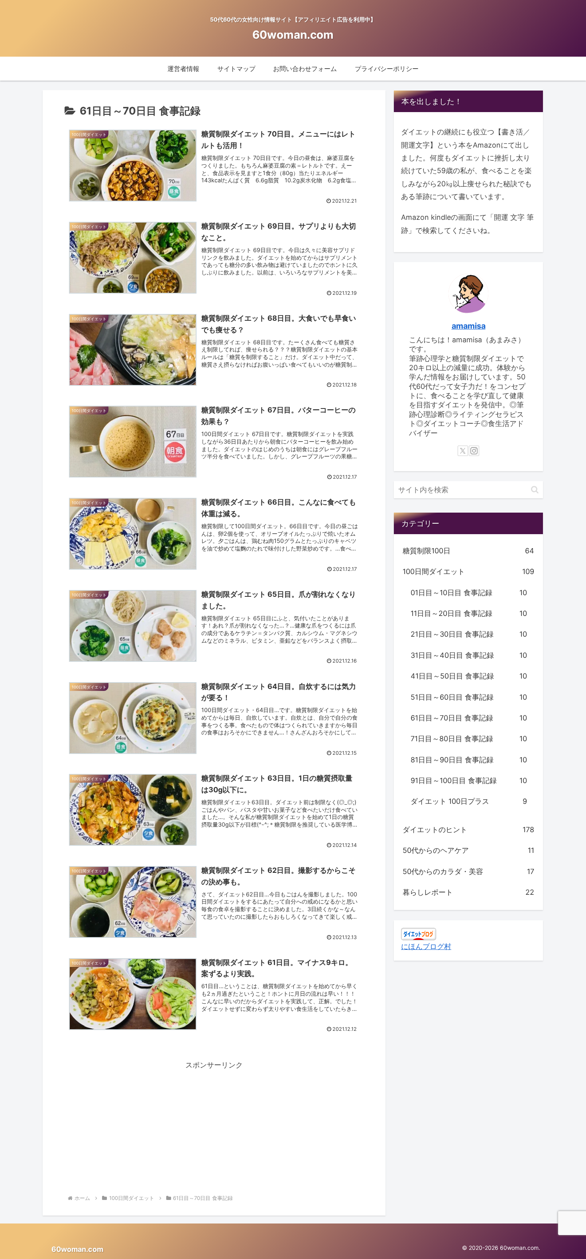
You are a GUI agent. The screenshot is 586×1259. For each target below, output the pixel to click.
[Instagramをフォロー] (474, 451)
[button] (535, 489)
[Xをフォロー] (463, 451)
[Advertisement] (214, 1127)
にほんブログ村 (426, 946)
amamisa (469, 326)
